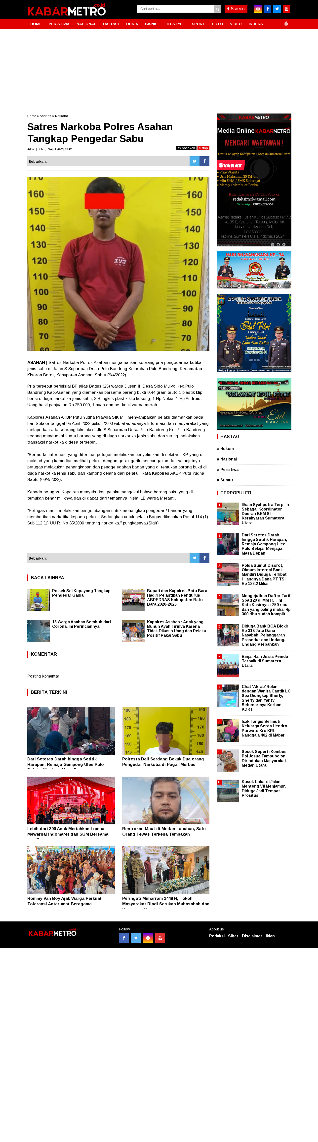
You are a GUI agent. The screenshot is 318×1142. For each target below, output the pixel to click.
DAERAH (111, 24)
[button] (285, 21)
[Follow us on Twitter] (136, 938)
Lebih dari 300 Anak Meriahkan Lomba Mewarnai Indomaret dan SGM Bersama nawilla (67, 834)
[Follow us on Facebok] (124, 938)
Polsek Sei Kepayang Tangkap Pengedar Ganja (81, 593)
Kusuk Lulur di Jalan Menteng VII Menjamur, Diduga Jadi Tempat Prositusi (264, 789)
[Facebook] (204, 161)
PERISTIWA (59, 24)
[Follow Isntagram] (148, 938)
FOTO (217, 24)
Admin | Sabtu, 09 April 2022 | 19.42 (49, 149)
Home (31, 116)
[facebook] (267, 9)
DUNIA (132, 24)
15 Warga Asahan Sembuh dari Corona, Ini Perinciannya (81, 624)
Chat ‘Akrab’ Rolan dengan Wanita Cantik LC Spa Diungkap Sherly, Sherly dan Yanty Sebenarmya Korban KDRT (266, 698)
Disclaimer (252, 936)
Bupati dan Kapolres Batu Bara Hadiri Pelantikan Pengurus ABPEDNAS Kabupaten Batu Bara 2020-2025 (177, 597)
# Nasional (227, 459)
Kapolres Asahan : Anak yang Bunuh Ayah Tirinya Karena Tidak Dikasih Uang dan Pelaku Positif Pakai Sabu (176, 628)
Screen (237, 8)
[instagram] (258, 9)
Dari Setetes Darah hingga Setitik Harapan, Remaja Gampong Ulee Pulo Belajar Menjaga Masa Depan (65, 764)
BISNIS (151, 24)
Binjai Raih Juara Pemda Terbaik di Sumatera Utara (265, 661)
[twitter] (277, 9)
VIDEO (236, 24)
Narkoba (61, 116)
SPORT (198, 24)
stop (204, 148)
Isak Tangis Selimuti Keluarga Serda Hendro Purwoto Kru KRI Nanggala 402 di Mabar (264, 728)
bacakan (188, 148)
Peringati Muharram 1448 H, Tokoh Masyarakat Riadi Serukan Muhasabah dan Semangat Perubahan (165, 904)
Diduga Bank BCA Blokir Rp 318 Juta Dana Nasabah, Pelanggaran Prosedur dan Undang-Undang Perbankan (265, 635)
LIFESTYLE (174, 24)
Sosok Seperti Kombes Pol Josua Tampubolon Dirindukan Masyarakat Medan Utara (264, 758)
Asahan (45, 116)
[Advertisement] (159, 66)
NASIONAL (86, 24)
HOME (36, 24)
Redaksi (217, 936)
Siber (233, 936)
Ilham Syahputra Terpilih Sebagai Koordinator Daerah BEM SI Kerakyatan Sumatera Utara (265, 514)
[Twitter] (194, 161)
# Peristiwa (227, 469)
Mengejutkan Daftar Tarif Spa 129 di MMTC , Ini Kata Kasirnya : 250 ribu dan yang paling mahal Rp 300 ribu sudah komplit (266, 605)
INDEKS (256, 24)
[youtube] (286, 9)
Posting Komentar (43, 676)
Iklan (270, 936)
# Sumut (225, 480)
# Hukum (225, 449)
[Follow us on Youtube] (160, 938)
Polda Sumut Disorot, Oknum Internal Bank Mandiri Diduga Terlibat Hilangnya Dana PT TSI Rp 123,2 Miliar (264, 574)
